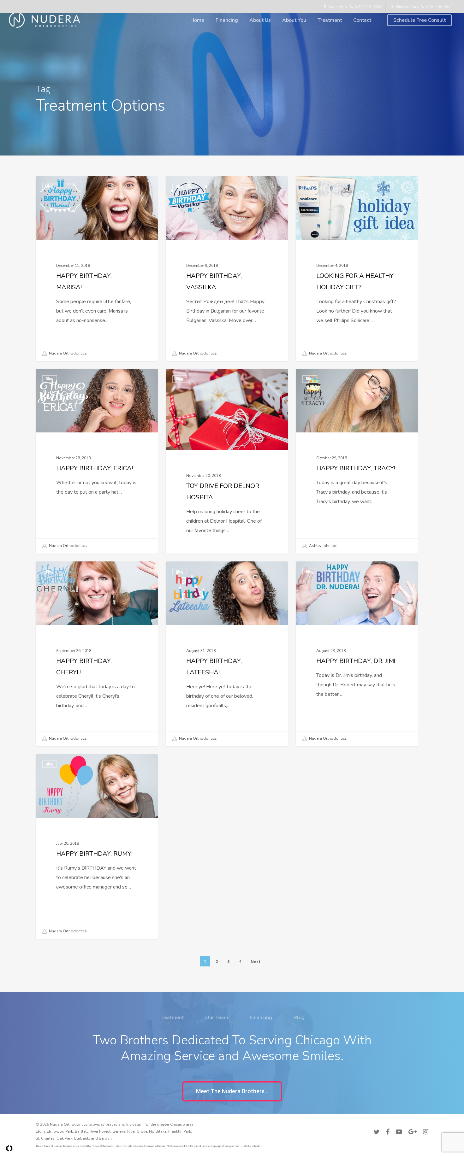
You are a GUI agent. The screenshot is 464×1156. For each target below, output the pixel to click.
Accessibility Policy (411, 1123)
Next (255, 961)
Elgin (40, 1131)
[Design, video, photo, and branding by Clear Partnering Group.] (9, 1148)
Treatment (171, 1017)
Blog (49, 186)
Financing (261, 1017)
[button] (232, 1091)
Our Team (216, 1017)
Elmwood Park (60, 1131)
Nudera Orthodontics (67, 353)
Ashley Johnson (322, 545)
